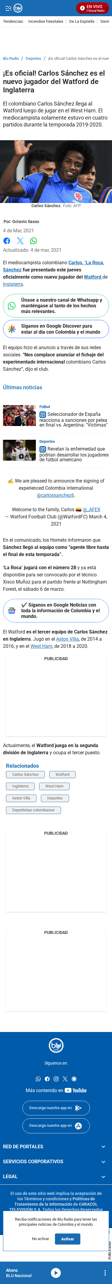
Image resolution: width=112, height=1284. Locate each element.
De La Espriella (81, 21)
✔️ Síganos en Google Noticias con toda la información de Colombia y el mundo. (60, 610)
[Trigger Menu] (8, 8)
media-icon (56, 1273)
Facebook (6, 244)
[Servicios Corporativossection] (103, 1161)
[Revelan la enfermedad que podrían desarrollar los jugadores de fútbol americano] (19, 450)
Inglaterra (13, 284)
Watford (93, 277)
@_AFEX (91, 509)
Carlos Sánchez (25, 774)
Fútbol (44, 406)
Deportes (33, 59)
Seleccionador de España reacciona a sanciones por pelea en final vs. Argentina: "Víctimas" (73, 419)
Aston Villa (67, 639)
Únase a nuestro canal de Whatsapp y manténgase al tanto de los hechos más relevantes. (61, 305)
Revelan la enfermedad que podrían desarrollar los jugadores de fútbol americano (74, 454)
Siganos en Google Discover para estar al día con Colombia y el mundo (60, 329)
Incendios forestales (45, 21)
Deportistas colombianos (33, 810)
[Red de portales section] (103, 1146)
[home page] (43, 8)
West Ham (41, 646)
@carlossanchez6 (55, 495)
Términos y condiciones (46, 1198)
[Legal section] (103, 1176)
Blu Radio (11, 59)
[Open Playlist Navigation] (105, 1273)
